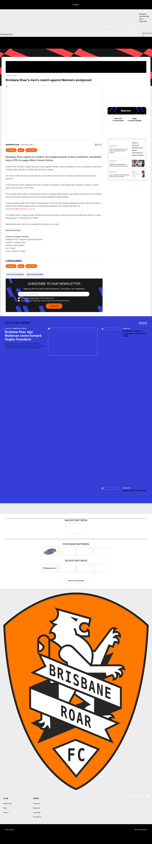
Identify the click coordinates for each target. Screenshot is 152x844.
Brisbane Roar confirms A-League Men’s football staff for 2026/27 (134, 333)
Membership (7, 803)
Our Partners (37, 817)
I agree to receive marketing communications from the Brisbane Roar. (45, 301)
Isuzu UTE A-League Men (15, 274)
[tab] (118, 119)
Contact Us (36, 803)
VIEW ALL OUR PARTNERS (76, 580)
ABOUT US (144, 27)
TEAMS (93, 27)
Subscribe (54, 306)
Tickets (133, 27)
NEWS (77, 27)
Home (8, 75)
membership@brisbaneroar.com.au (20, 209)
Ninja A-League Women (35, 274)
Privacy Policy (34, 298)
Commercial (120, 27)
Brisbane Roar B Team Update (134, 490)
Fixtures (6, 812)
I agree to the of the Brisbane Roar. (38, 298)
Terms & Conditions (140, 829)
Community (105, 27)
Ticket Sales (31, 150)
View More (143, 323)
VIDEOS (85, 27)
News (14, 75)
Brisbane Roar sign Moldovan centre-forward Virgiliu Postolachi (23, 335)
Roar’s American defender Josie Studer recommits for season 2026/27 (118, 150)
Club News (11, 150)
